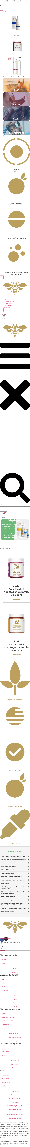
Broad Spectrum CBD (6, 449)
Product (5, 11)
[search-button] (1, 508)
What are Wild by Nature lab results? (12, 880)
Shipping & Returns (7, 1082)
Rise (1, 431)
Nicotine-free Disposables (16, 76)
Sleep (1, 436)
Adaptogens (17, 270)
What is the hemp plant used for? (11, 876)
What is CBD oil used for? (9, 863)
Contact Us (5, 1075)
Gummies (3, 424)
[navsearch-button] (15, 502)
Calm (1, 433)
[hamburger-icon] (1, 10)
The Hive (9, 305)
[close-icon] (15, 416)
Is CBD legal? (5, 883)
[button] (15, 856)
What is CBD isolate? (7, 869)
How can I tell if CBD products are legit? (13, 859)
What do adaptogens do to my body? (12, 900)
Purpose (5, 77)
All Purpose (3, 439)
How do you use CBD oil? (8, 866)
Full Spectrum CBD (5, 451)
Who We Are (10, 301)
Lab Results (5, 1086)
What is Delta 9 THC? (7, 911)
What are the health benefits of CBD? (13, 856)
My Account (6, 307)
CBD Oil (16, 35)
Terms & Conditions (15, 1109)
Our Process (10, 303)
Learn (5, 300)
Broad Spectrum (16, 203)
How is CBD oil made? (7, 873)
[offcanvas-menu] (15, 372)
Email (1, 946)
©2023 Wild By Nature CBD (15, 1106)
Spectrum (6, 136)
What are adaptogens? (8, 896)
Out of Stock (17, 599)
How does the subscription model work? (13, 908)
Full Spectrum (16, 237)
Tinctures (2, 421)
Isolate (16, 169)
